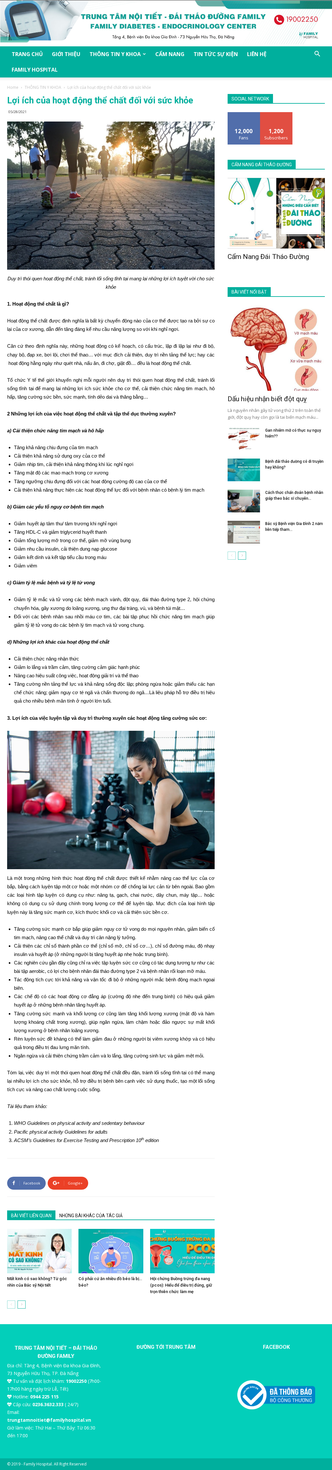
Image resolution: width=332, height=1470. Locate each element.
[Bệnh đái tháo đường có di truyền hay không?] (244, 470)
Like (244, 114)
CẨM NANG (169, 54)
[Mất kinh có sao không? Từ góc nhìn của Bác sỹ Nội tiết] (39, 1251)
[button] (317, 55)
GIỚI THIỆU (66, 54)
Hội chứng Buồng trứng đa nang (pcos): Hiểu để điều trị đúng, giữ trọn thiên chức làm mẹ (181, 1285)
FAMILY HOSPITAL (35, 69)
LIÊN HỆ (257, 54)
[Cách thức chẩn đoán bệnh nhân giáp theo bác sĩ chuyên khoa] (244, 501)
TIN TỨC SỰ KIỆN (216, 54)
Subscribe (276, 114)
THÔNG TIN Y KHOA (115, 54)
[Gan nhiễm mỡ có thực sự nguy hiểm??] (244, 438)
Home (12, 87)
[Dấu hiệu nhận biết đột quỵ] (276, 348)
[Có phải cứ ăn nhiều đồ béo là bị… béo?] (110, 1251)
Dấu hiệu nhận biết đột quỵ (267, 399)
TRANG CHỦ (27, 54)
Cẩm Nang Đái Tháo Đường (268, 257)
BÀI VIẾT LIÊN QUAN (31, 1215)
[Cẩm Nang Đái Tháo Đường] (276, 213)
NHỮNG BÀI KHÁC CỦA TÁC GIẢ (91, 1215)
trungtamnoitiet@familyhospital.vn (49, 1420)
